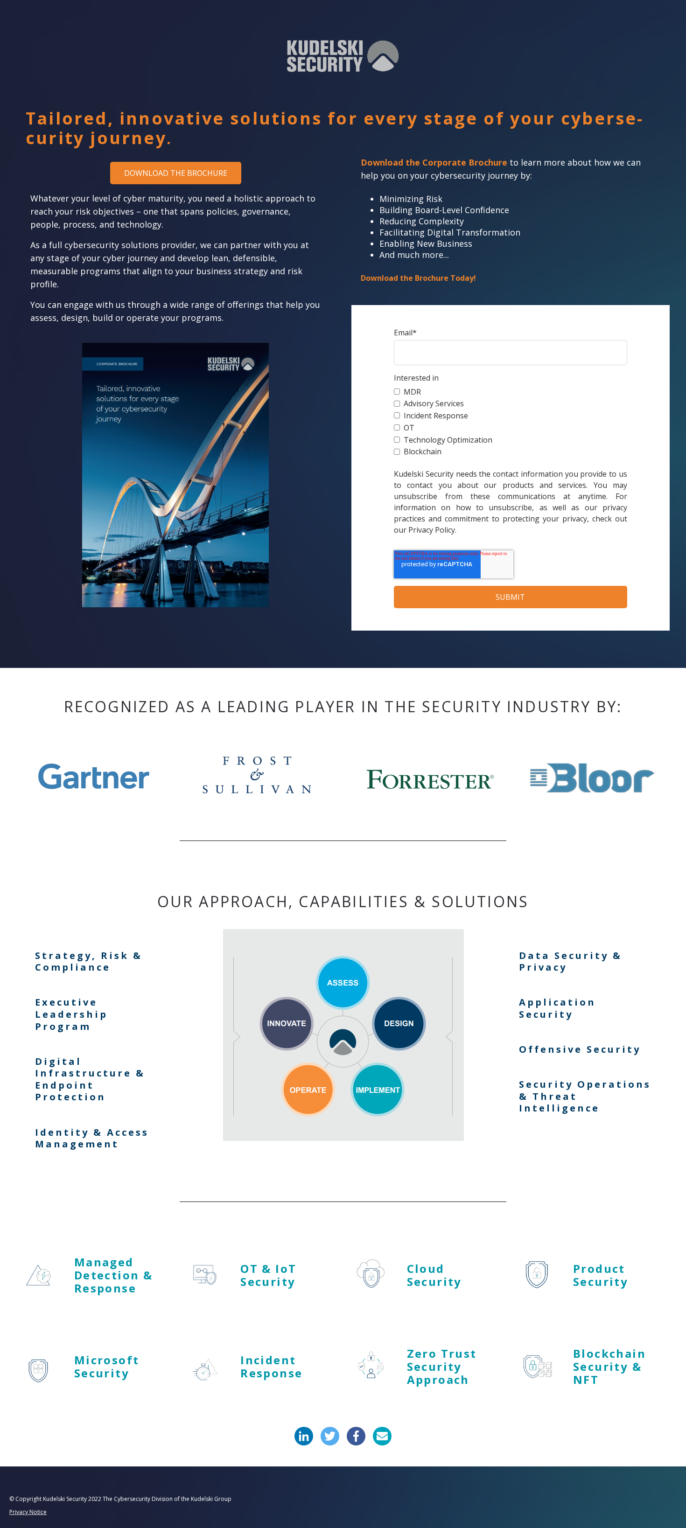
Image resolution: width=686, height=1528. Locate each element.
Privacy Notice (28, 1512)
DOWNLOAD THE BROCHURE (175, 173)
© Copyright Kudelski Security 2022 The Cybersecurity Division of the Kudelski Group (120, 1499)
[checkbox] (510, 421)
